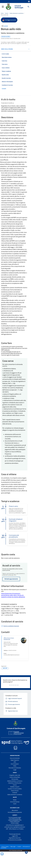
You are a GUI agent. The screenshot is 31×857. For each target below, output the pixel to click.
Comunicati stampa (14, 802)
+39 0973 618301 (15, 823)
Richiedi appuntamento (11, 579)
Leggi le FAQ (15, 836)
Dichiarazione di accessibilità (15, 840)
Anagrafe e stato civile (14, 775)
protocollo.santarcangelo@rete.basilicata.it (15, 827)
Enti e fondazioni (15, 764)
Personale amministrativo (15, 768)
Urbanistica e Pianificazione (14, 783)
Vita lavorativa (14, 779)
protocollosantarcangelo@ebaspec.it (15, 825)
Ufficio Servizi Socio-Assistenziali (9, 638)
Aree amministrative (15, 758)
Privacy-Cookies (5, 846)
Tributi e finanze (15, 791)
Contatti (14, 815)
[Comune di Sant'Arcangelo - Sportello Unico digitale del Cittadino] (8, 6)
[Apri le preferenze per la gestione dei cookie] (3, 854)
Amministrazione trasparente (15, 812)
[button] (29, 1)
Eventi (14, 804)
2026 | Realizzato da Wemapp (15, 850)
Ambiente (14, 792)
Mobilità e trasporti (14, 787)
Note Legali (13, 846)
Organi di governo (15, 760)
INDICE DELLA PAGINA (7, 49)
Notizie (14, 800)
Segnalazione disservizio (15, 838)
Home (2, 13)
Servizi (6, 13)
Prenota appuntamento (14, 834)
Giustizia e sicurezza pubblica (15, 789)
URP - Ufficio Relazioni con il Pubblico (15, 829)
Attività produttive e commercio (14, 781)
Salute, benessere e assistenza (16, 13)
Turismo (15, 785)
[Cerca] (28, 6)
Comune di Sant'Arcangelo (19, 7)
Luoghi (14, 770)
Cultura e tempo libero (15, 777)
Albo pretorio (15, 810)
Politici (14, 766)
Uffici (15, 762)
